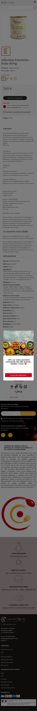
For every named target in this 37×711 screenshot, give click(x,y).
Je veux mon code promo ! (18, 375)
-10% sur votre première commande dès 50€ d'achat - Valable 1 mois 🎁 (18, 362)
